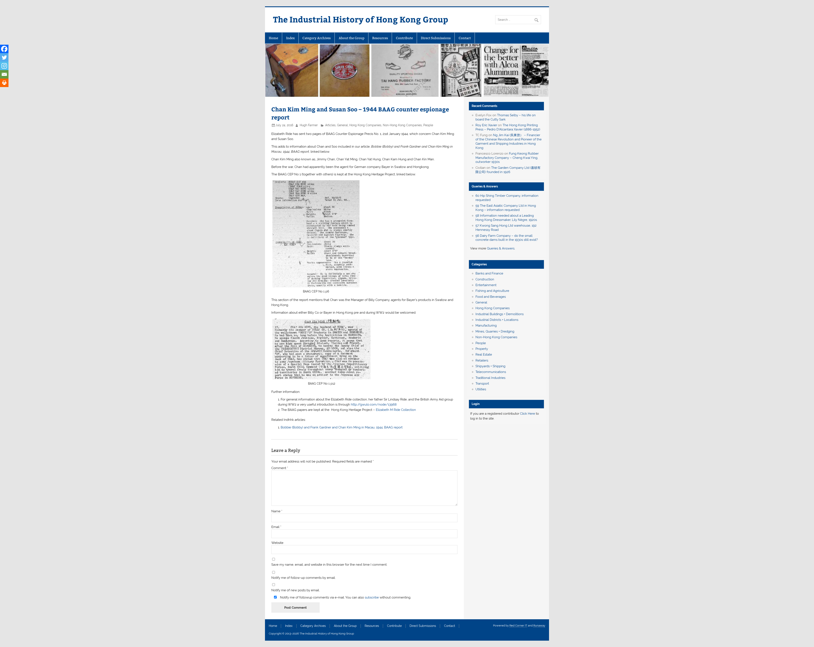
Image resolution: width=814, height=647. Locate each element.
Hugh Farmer (309, 125)
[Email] (4, 74)
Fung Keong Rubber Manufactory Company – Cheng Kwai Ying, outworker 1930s (507, 158)
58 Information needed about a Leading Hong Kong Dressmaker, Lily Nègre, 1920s (506, 218)
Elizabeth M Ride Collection (396, 410)
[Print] (4, 83)
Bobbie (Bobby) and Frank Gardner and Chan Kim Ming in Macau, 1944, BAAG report (342, 427)
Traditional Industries (490, 378)
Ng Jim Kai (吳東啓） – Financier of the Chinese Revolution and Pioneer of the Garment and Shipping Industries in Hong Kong (508, 141)
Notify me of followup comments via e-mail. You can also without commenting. (345, 597)
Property (481, 349)
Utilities (480, 389)
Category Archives (316, 38)
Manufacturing (486, 325)
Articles (330, 125)
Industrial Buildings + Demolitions (499, 314)
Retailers (481, 360)
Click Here (527, 414)
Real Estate (483, 354)
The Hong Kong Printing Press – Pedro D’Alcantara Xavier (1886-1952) (507, 127)
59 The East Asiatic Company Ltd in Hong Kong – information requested (505, 208)
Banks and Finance (489, 273)
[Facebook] (4, 49)
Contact (465, 38)
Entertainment (485, 285)
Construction (484, 279)
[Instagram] (4, 66)
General (342, 125)
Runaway (539, 625)
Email (276, 527)
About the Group (351, 38)
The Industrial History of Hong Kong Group (360, 19)
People (428, 125)
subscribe (372, 597)
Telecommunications (490, 372)
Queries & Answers (485, 186)
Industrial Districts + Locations (496, 320)
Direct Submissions (436, 38)
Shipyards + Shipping (490, 366)
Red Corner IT (518, 625)
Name (276, 511)
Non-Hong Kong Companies (402, 125)
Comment (279, 468)
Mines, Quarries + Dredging (494, 331)
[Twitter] (4, 57)
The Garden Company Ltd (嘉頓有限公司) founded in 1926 (508, 170)
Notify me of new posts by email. (295, 590)
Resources (380, 38)
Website (277, 542)
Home (273, 38)
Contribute (404, 38)
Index (290, 38)
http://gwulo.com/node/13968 (374, 404)
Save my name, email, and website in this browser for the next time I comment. (329, 564)
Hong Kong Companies (365, 125)
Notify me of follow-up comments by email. (303, 577)
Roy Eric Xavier (486, 125)
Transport (482, 383)
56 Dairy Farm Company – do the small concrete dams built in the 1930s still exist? (506, 238)
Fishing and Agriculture (492, 291)
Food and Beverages (490, 297)
